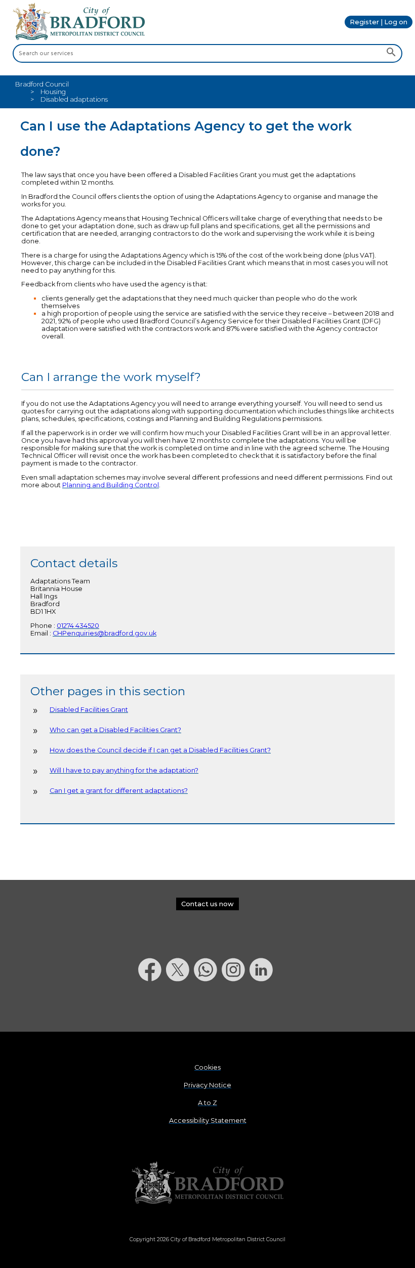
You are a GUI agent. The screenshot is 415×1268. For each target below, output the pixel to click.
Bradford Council (42, 84)
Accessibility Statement (207, 1120)
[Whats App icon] (208, 1007)
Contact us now (207, 904)
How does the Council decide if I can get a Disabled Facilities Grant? (160, 750)
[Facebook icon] (152, 1007)
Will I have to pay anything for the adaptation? (124, 770)
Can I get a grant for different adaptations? (119, 790)
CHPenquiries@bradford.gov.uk (104, 633)
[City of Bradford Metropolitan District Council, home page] (79, 37)
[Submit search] (391, 53)
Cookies (207, 1067)
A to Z (207, 1103)
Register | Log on (378, 22)
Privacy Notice (207, 1085)
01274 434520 (78, 625)
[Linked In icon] (263, 1007)
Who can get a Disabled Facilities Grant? (115, 730)
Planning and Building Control (110, 485)
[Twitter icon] (180, 1007)
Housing (53, 92)
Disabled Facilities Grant (89, 709)
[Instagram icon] (236, 1007)
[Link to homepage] (207, 1183)
